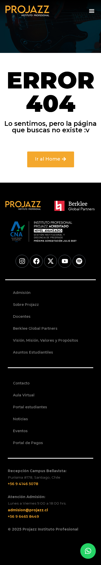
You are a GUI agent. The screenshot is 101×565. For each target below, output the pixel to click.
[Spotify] (79, 261)
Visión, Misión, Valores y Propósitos (45, 340)
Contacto (21, 383)
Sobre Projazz (26, 304)
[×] (88, 551)
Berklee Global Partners (35, 328)
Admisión (22, 293)
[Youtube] (64, 261)
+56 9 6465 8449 (23, 516)
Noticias (20, 419)
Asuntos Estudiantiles (33, 352)
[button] (91, 11)
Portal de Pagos (28, 443)
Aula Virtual (23, 395)
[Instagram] (22, 261)
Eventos (20, 431)
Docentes (22, 316)
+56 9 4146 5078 (23, 484)
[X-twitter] (50, 261)
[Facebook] (36, 261)
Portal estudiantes (30, 407)
